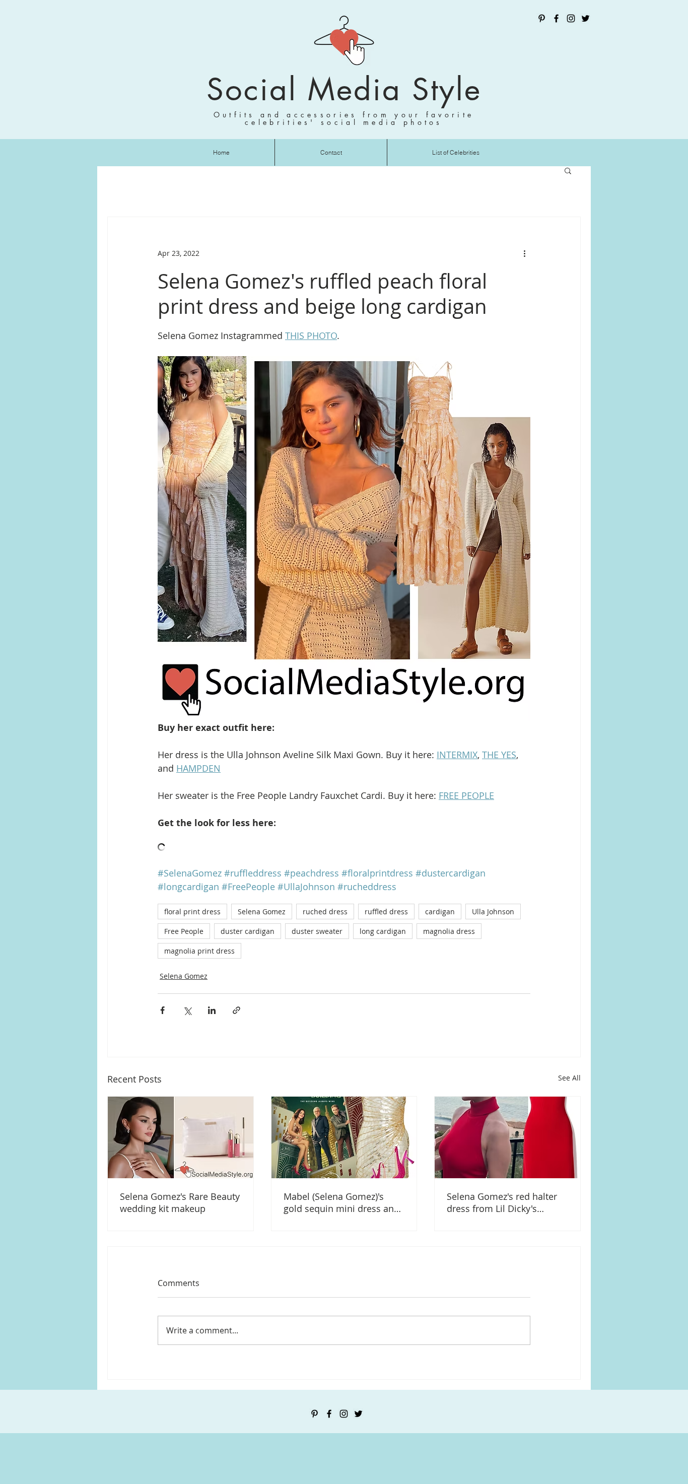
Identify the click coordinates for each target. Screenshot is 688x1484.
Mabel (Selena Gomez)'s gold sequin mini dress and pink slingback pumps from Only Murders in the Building (341, 1202)
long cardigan (383, 931)
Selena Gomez (262, 911)
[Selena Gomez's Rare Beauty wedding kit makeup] (180, 1137)
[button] (568, 170)
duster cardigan (247, 931)
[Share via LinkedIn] (212, 1010)
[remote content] (344, 848)
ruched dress (325, 911)
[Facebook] (556, 18)
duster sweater (317, 931)
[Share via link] (236, 1010)
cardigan (440, 911)
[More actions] (524, 253)
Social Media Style (344, 89)
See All (569, 1078)
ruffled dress (386, 911)
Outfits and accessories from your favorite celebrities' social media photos (344, 118)
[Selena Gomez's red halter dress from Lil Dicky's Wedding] (507, 1137)
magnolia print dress (199, 951)
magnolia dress (449, 931)
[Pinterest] (541, 18)
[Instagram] (571, 18)
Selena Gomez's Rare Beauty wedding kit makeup (180, 1202)
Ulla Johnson (493, 911)
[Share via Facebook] (162, 1010)
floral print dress (192, 911)
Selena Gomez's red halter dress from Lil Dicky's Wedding (502, 1202)
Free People (183, 931)
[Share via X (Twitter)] (187, 1010)
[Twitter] (585, 18)
